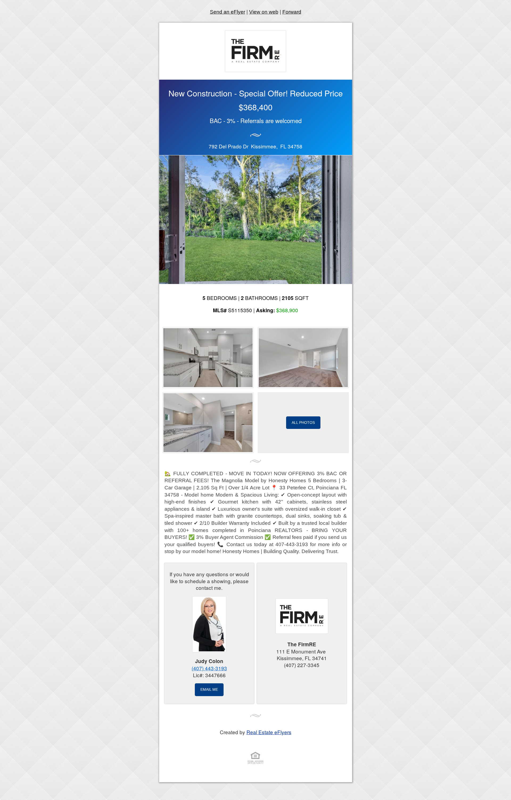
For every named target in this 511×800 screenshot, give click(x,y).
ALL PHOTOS (303, 422)
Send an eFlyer (227, 12)
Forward (291, 12)
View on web (263, 12)
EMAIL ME (209, 689)
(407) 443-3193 (209, 668)
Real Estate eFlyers (268, 732)
